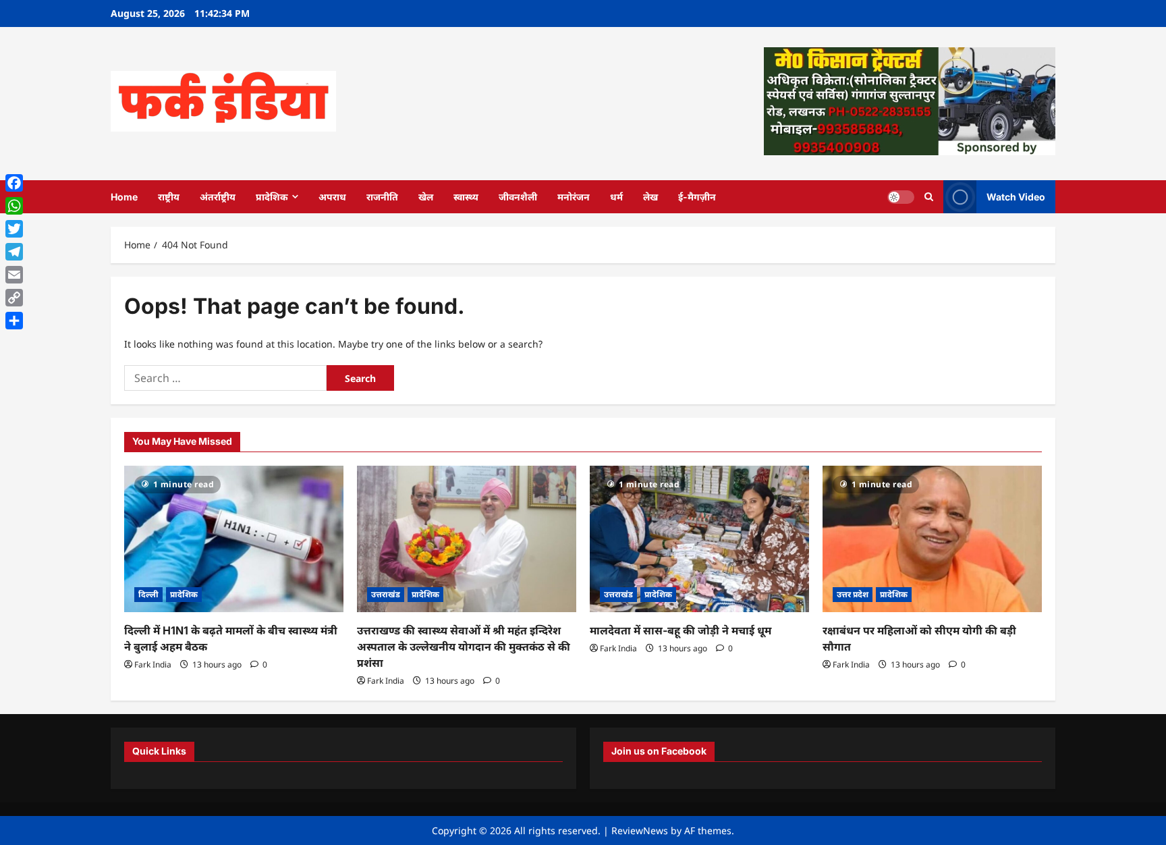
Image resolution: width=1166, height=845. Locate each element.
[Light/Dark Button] (900, 196)
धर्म (616, 196)
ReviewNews (639, 830)
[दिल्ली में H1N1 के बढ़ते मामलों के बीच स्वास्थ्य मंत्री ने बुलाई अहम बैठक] (233, 539)
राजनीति (382, 196)
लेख (650, 196)
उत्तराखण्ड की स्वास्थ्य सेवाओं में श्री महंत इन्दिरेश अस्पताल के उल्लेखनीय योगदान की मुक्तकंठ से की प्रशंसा (463, 647)
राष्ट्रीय (168, 196)
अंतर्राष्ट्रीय (217, 196)
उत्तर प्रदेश (852, 594)
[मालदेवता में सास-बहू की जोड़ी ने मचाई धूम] (699, 539)
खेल (425, 196)
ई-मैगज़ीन (697, 196)
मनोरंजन (573, 196)
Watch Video (1016, 196)
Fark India (152, 664)
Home (124, 196)
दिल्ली (148, 594)
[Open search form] (928, 197)
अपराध (332, 196)
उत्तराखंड (385, 594)
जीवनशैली (518, 196)
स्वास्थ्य (465, 196)
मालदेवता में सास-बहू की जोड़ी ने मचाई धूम (680, 630)
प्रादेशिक (272, 196)
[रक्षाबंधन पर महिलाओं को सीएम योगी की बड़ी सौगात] (932, 539)
